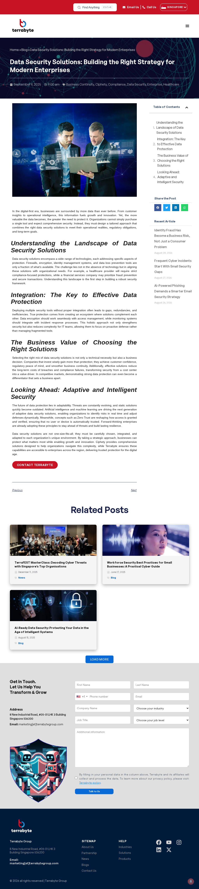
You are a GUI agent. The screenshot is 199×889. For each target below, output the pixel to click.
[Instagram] (179, 842)
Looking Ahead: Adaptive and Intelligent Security (170, 177)
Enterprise (154, 84)
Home (14, 50)
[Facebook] (158, 842)
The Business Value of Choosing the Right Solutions (172, 160)
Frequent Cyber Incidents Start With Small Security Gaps (173, 266)
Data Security (136, 84)
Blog (24, 50)
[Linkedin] (158, 849)
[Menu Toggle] (187, 26)
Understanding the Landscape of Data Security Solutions (169, 127)
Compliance (117, 84)
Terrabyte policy (90, 782)
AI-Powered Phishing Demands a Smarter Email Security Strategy (173, 291)
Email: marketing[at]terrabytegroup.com (34, 861)
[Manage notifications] (191, 881)
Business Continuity (80, 84)
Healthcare (171, 84)
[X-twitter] (169, 849)
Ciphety (101, 84)
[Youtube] (169, 842)
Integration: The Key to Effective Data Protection (171, 144)
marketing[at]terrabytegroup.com (36, 724)
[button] (186, 107)
